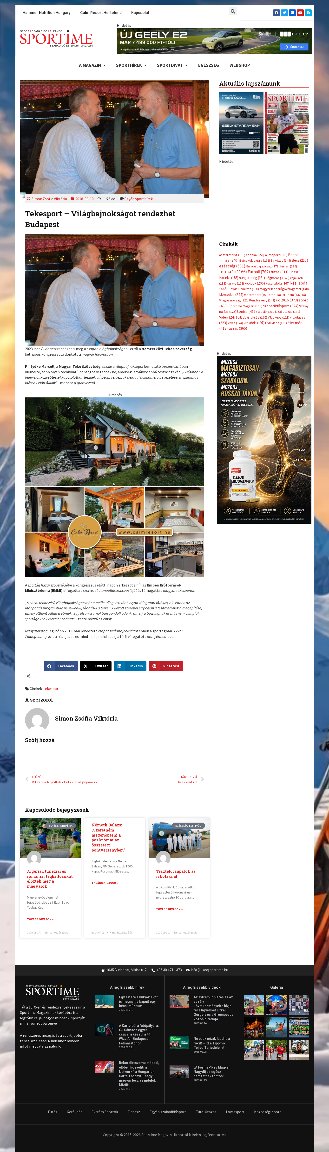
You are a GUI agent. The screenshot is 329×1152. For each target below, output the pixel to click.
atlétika (255, 361)
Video (228, 423)
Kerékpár (74, 1111)
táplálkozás (270, 418)
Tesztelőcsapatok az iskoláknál (176, 874)
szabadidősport (280, 411)
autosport (276, 361)
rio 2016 (287, 406)
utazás (291, 418)
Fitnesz (134, 1111)
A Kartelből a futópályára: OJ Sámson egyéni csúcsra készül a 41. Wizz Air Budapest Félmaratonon (139, 1034)
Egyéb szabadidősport (168, 1111)
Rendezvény (262, 406)
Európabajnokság (262, 372)
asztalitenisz (232, 361)
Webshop (240, 65)
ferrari (288, 372)
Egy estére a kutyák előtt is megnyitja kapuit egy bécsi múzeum (138, 1001)
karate (235, 389)
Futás (52, 1111)
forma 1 (233, 378)
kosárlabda (278, 389)
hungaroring (252, 384)
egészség (232, 372)
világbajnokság (252, 423)
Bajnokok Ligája (254, 366)
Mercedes (231, 400)
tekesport (51, 688)
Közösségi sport (267, 1111)
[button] (233, 11)
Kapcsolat (140, 12)
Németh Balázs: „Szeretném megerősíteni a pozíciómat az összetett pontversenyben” (108, 837)
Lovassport (235, 1111)
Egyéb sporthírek (138, 198)
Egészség (208, 65)
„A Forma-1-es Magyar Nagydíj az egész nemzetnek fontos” (212, 1071)
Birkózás (281, 366)
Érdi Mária (276, 429)
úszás (238, 434)
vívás (235, 429)
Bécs (300, 366)
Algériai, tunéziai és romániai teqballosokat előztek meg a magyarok (50, 879)
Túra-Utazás (206, 1111)
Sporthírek (129, 65)
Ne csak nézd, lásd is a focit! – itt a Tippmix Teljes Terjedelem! (212, 1043)
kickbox (255, 389)
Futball (259, 378)
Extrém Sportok (105, 1111)
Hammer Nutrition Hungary (47, 12)
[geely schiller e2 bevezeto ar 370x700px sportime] (264, 247)
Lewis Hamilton (244, 395)
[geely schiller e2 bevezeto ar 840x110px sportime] (214, 40)
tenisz (247, 417)
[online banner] (114, 486)
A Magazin (90, 65)
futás (280, 377)
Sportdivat (170, 65)
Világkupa (278, 423)
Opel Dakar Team (285, 401)
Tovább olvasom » (40, 919)
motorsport (256, 401)
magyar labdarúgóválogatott (284, 395)
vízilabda (254, 429)
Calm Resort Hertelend (101, 12)
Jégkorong (277, 384)
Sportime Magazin (245, 412)
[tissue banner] (264, 545)
